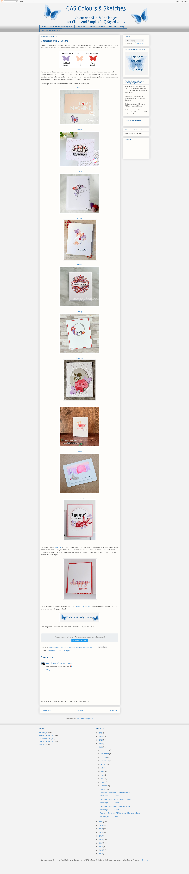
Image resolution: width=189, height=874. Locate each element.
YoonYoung (80, 498)
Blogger (145, 860)
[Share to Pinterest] (106, 647)
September (105, 761)
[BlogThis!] (101, 647)
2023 (101, 743)
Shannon (80, 405)
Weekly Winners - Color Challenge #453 (115, 792)
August (104, 764)
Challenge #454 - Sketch (109, 796)
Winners (42, 744)
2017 (101, 836)
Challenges (51, 650)
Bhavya (79, 130)
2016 (101, 839)
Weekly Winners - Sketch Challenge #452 (115, 799)
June (103, 771)
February (104, 786)
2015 (101, 843)
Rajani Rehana (51, 663)
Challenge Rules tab (82, 606)
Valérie (79, 451)
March (103, 782)
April (103, 778)
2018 (101, 832)
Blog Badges (81, 27)
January (104, 789)
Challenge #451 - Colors (109, 816)
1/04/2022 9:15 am (64, 663)
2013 (101, 850)
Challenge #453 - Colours (110, 803)
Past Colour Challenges (97, 27)
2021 (101, 822)
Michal (79, 265)
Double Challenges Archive (51, 30)
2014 (101, 846)
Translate (140, 43)
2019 (101, 829)
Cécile (80, 171)
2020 (101, 825)
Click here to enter (79, 640)
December (105, 750)
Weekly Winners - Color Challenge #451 (115, 806)
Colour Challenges (63, 650)
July (102, 768)
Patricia (58, 547)
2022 (101, 747)
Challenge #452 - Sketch (109, 809)
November (105, 754)
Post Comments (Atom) (85, 718)
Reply (48, 669)
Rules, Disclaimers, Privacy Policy (61, 27)
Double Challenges (46, 738)
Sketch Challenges (46, 741)
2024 (101, 740)
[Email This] (99, 647)
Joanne (79, 88)
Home (44, 27)
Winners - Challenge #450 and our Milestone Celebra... (120, 813)
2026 (101, 733)
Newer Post (46, 710)
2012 (101, 853)
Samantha (79, 358)
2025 (101, 736)
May (102, 775)
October (104, 757)
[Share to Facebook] (104, 647)
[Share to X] (103, 647)
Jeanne (79, 218)
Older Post (113, 710)
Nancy (79, 311)
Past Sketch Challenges (117, 27)
